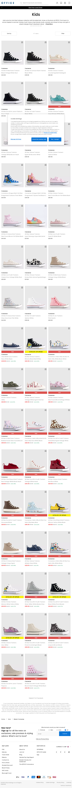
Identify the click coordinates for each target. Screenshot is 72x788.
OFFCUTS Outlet (41, 752)
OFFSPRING (40, 749)
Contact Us (5, 760)
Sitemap (69, 782)
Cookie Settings (50, 782)
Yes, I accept (55, 139)
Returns (4, 757)
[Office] (8, 3)
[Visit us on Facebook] (57, 752)
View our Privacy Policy (42, 739)
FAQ (3, 749)
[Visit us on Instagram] (65, 752)
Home (3, 719)
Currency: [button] (61, 747)
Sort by (9, 33)
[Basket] (64, 3)
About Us (22, 749)
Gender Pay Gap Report (26, 757)
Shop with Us (41, 746)
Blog (20, 754)
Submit (65, 733)
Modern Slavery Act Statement (25, 760)
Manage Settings (16, 139)
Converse (4, 68)
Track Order (5, 754)
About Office (23, 746)
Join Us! (21, 752)
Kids (9, 719)
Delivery (4, 752)
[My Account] (56, 3)
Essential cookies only (39, 139)
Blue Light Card (6, 773)
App (38, 754)
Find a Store (5, 762)
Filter (63, 33)
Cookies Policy (40, 782)
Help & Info (5, 746)
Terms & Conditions (65, 785)
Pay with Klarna (35, 7)
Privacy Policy (60, 782)
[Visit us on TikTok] (69, 752)
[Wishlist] (60, 3)
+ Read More (49, 24)
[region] (36, 129)
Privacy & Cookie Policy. (50, 132)
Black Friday (6, 768)
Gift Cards (5, 770)
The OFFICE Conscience (26, 764)
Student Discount (7, 765)
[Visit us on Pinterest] (61, 752)
